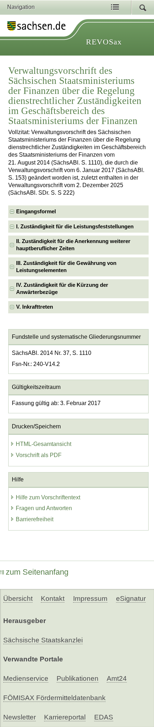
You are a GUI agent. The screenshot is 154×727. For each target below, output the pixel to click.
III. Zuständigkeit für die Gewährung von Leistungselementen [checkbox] (66, 266)
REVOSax (104, 41)
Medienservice (25, 678)
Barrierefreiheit (34, 519)
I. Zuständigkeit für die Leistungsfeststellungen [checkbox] (75, 226)
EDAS (103, 717)
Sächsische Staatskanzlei (43, 640)
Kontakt (52, 598)
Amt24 (117, 678)
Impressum (90, 598)
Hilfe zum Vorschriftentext (48, 497)
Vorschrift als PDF (39, 455)
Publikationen (77, 678)
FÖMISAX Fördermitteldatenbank (54, 698)
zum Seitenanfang (37, 571)
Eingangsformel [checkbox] (36, 211)
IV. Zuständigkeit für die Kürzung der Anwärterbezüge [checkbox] (62, 288)
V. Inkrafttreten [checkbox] (34, 307)
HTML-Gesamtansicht (43, 444)
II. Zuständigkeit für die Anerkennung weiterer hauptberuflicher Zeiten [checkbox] (73, 244)
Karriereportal (65, 717)
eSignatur (131, 598)
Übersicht (18, 598)
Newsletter (19, 717)
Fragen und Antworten (44, 508)
